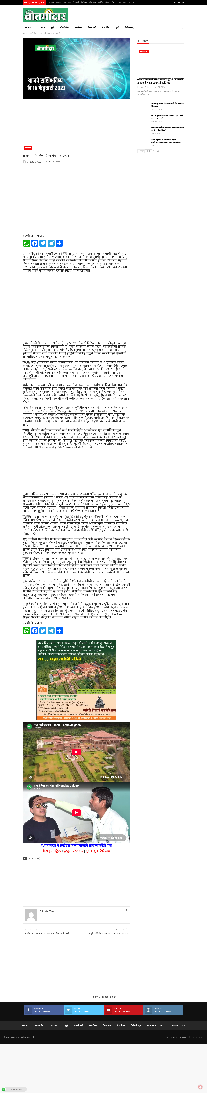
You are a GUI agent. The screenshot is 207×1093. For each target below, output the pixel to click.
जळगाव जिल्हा (144, 51)
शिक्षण (69, 2)
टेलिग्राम (105, 851)
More (131, 2)
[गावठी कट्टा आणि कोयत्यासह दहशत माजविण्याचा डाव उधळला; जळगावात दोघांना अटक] (143, 142)
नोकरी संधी (84, 2)
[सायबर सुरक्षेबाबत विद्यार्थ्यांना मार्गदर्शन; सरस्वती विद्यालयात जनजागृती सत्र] (143, 106)
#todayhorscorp (34, 858)
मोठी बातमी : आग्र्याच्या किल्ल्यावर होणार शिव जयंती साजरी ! (47, 933)
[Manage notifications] (200, 1087)
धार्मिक (107, 2)
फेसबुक (48, 851)
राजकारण (58, 2)
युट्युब (67, 851)
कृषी (65, 2)
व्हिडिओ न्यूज (92, 2)
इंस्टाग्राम (78, 851)
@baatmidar (109, 997)
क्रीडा (112, 2)
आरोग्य (124, 2)
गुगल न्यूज (92, 851)
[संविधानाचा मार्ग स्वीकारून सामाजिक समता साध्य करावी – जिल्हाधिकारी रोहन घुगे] (143, 130)
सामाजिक (78, 27)
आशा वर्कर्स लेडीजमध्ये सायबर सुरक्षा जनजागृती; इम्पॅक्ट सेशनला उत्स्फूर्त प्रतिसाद (160, 81)
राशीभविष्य (28, 148)
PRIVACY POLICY (156, 1025)
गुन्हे (52, 27)
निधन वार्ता (76, 2)
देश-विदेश (100, 2)
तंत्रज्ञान (118, 2)
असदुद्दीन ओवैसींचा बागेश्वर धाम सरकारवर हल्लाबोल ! (108, 933)
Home (28, 27)
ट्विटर (58, 851)
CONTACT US (178, 1025)
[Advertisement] (76, 121)
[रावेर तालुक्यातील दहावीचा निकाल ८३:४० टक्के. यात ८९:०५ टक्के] (143, 118)
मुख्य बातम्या (51, 2)
